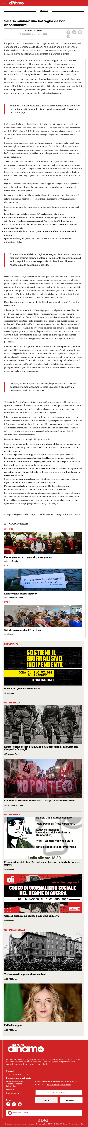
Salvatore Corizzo (34, 31)
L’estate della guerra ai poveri (20, 593)
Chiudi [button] (46, 1100)
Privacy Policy (68, 1124)
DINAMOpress (11, 979)
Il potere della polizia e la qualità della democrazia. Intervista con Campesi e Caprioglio (41, 748)
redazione (10, 634)
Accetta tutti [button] (59, 1093)
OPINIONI (8, 529)
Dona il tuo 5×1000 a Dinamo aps (22, 688)
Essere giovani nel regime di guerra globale (28, 557)
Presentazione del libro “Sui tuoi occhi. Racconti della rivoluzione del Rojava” (42, 863)
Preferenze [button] (71, 1100)
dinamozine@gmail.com (17, 1074)
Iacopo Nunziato (12, 561)
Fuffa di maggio (13, 1025)
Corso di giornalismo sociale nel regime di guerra (31, 916)
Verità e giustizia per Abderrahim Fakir (25, 974)
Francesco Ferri (12, 754)
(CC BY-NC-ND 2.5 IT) (55, 1124)
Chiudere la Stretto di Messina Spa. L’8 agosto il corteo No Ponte (39, 800)
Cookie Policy (79, 1124)
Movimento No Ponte (14, 805)
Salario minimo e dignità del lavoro (23, 630)
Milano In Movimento (14, 597)
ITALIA (7, 565)
